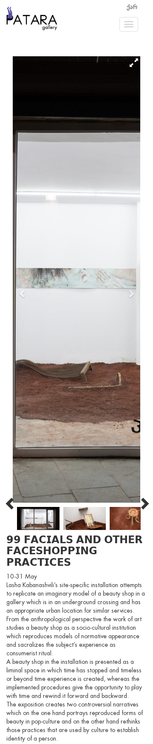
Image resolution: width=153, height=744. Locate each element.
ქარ (132, 7)
